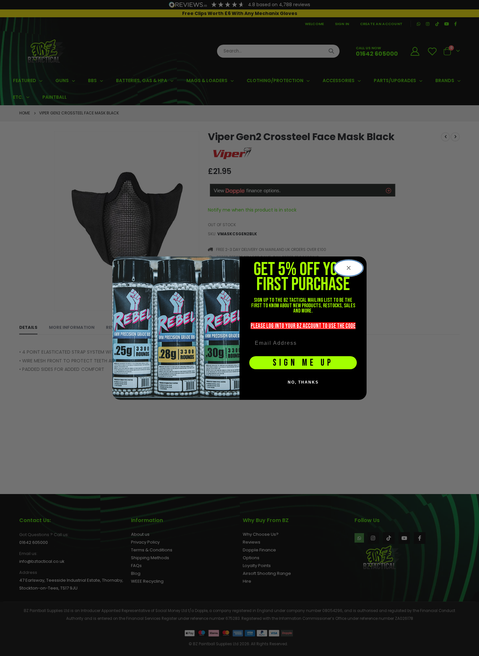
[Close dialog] (348, 268)
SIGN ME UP (303, 363)
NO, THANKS (303, 382)
